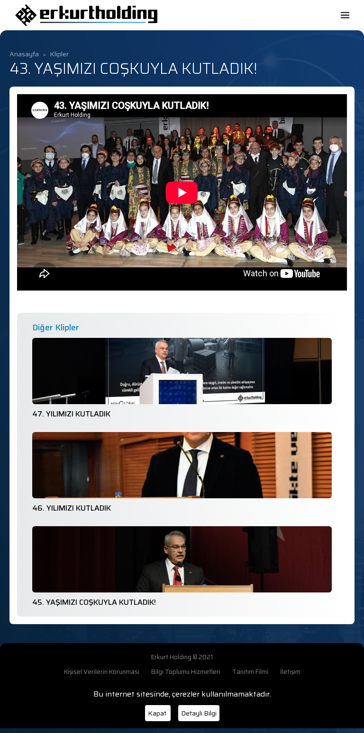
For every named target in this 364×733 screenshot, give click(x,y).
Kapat (158, 713)
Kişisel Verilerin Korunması (101, 672)
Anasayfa (24, 54)
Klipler (59, 54)
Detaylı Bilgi (199, 713)
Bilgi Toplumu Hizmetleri (185, 672)
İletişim (290, 672)
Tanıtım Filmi (250, 672)
